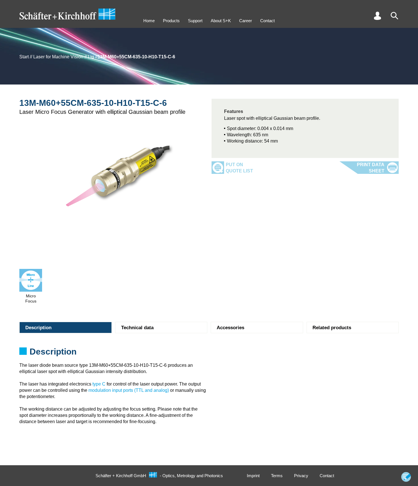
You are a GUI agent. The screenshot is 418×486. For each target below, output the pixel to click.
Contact (267, 20)
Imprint (253, 475)
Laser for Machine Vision (58, 56)
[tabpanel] (209, 353)
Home (149, 20)
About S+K (221, 20)
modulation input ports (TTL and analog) (128, 390)
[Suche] (394, 15)
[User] (377, 15)
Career (245, 20)
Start (24, 56)
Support (195, 20)
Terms (277, 475)
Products (171, 20)
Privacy (301, 475)
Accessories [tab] (230, 327)
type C (98, 384)
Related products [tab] (332, 327)
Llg (91, 56)
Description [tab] (38, 327)
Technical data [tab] (137, 327)
